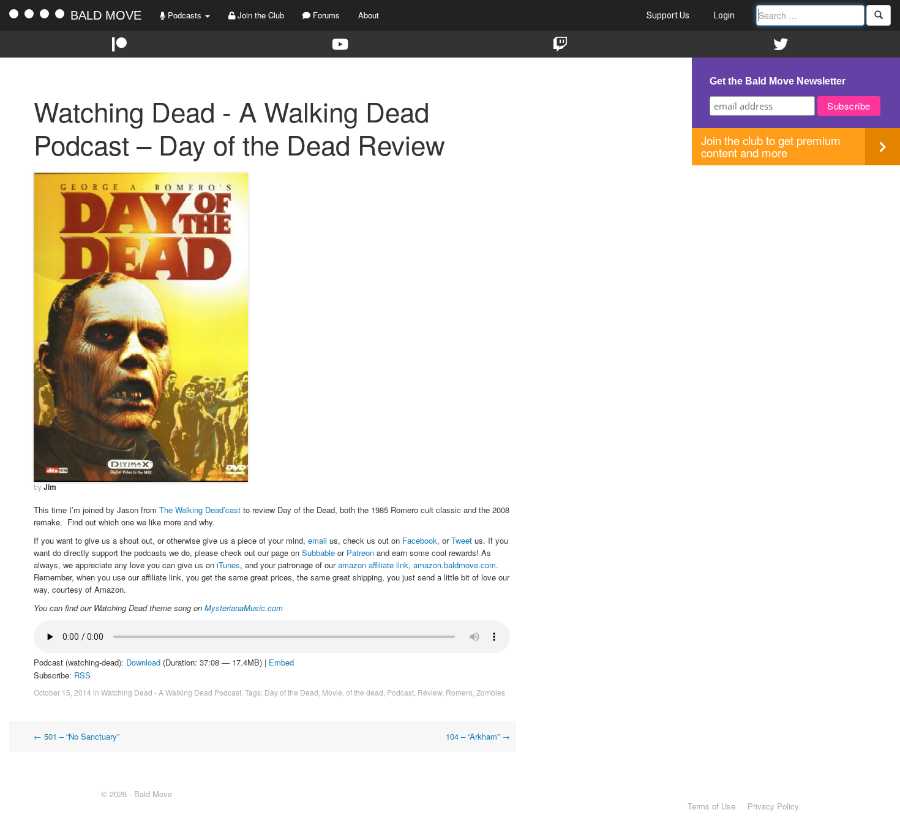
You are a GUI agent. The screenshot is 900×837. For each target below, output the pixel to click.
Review (430, 692)
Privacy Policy (773, 806)
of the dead (364, 692)
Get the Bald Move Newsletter (778, 81)
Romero (459, 692)
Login (724, 15)
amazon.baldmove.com (454, 565)
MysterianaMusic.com (243, 608)
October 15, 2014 (62, 692)
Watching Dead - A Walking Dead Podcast (171, 692)
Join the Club (259, 15)
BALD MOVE (105, 15)
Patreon (360, 552)
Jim (49, 486)
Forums (325, 15)
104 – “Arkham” (478, 736)
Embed (281, 662)
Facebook (419, 540)
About (368, 15)
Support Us (668, 15)
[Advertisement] (796, 251)
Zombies (490, 692)
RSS (82, 675)
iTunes (228, 565)
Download (143, 662)
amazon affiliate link (373, 565)
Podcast (400, 692)
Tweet (461, 540)
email (317, 540)
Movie (332, 692)
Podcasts (184, 15)
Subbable (318, 552)
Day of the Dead (291, 692)
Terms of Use (711, 806)
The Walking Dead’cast (200, 510)
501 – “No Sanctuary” (76, 736)
